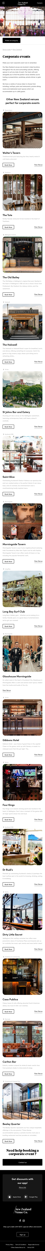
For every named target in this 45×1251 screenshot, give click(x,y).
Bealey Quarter (11, 1124)
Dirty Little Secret (12, 934)
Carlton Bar (9, 1061)
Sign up (22, 1234)
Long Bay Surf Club (14, 611)
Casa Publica (10, 999)
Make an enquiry (11, 40)
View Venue (38, 165)
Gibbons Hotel (11, 740)
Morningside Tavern (14, 544)
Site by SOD (30, 1247)
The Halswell (10, 344)
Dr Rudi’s (8, 869)
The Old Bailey (11, 277)
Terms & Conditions (20, 1244)
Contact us (23, 1162)
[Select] (40, 115)
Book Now (8, 165)
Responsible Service (33, 1244)
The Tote (7, 215)
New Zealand (17, 49)
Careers (39, 3)
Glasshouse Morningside (17, 676)
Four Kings (9, 804)
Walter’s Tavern (11, 152)
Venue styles (7, 49)
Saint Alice (9, 476)
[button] (4, 3)
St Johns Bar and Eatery (16, 412)
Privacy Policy (9, 1244)
